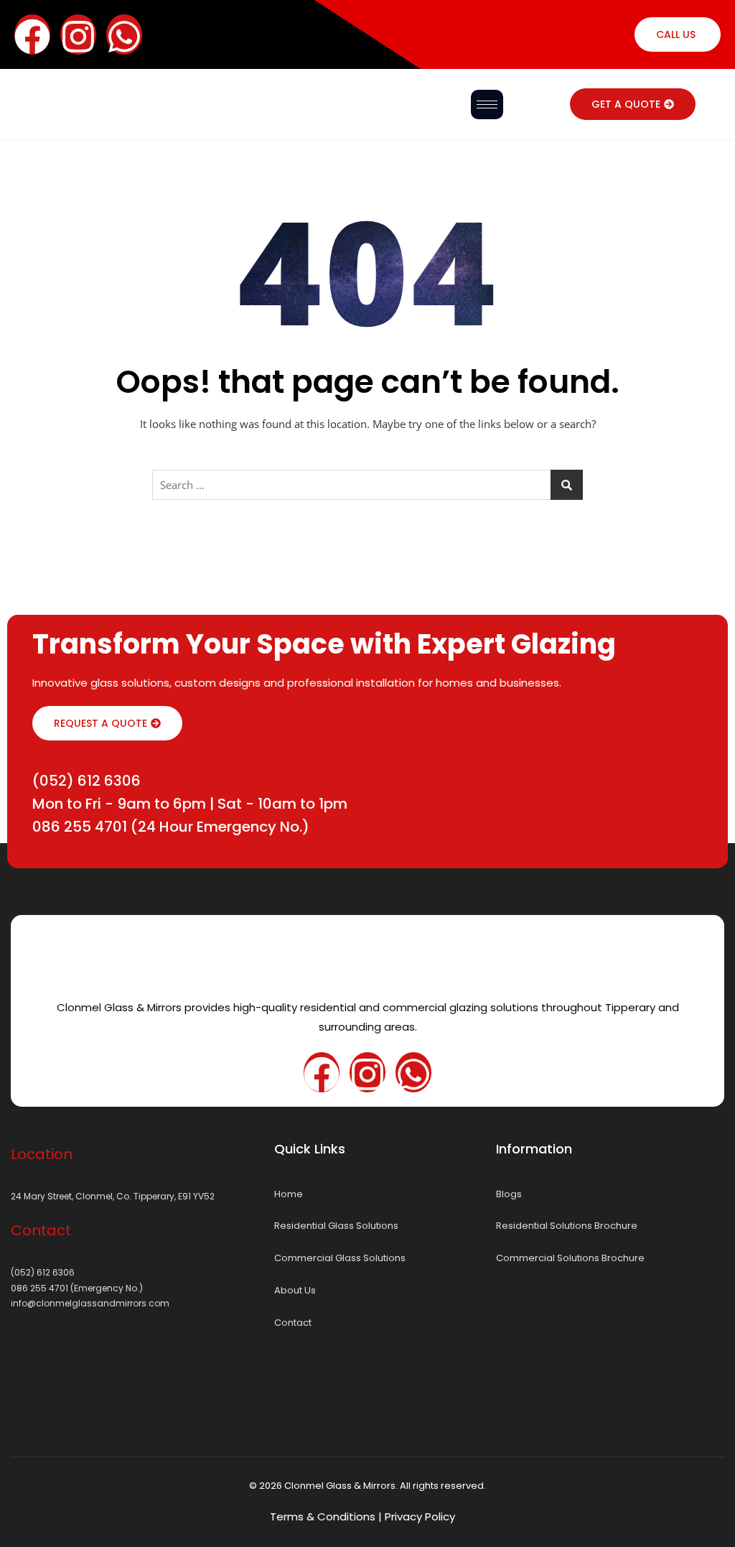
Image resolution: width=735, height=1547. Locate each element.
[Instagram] (78, 34)
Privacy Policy (420, 1516)
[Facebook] (322, 1072)
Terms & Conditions (322, 1516)
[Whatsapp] (124, 34)
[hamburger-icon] (487, 104)
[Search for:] (367, 485)
